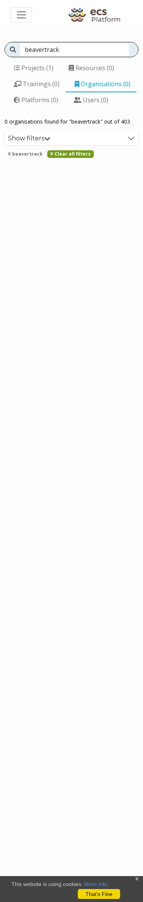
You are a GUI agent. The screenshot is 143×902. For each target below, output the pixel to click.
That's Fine (98, 894)
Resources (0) (94, 68)
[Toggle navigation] (21, 15)
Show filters (26, 138)
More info (95, 884)
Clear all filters (72, 154)
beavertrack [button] (27, 154)
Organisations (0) (104, 84)
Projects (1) (36, 68)
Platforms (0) (39, 100)
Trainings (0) (40, 84)
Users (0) (94, 100)
